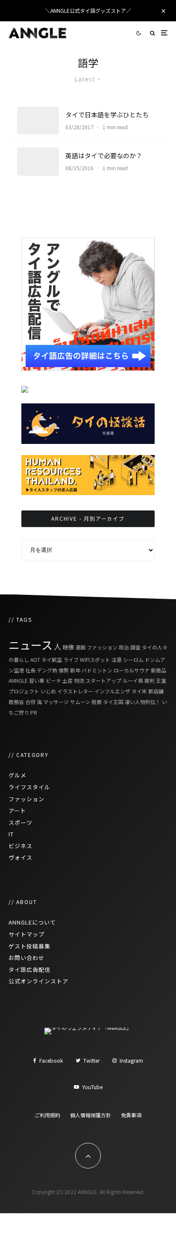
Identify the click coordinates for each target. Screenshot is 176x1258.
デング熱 (47, 670)
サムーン (80, 701)
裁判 (149, 680)
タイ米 (139, 691)
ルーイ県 (133, 680)
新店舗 (156, 691)
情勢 (64, 670)
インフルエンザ (112, 691)
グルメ (17, 775)
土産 (67, 680)
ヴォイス (20, 857)
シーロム (133, 659)
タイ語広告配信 (29, 969)
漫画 (80, 647)
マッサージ (56, 701)
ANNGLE (18, 680)
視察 (96, 701)
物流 (79, 680)
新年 (75, 670)
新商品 (158, 670)
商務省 (16, 701)
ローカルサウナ (132, 670)
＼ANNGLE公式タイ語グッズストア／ (88, 10)
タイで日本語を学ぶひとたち (107, 115)
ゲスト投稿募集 (29, 946)
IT (11, 834)
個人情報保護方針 (90, 1115)
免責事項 (131, 1115)
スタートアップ (103, 680)
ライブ (71, 659)
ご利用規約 (47, 1115)
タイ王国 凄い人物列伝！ (132, 701)
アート (17, 810)
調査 (135, 647)
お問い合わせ (26, 958)
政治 (124, 647)
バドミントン (97, 670)
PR (33, 712)
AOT (35, 659)
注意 (116, 659)
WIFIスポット (95, 659)
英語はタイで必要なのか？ (103, 155)
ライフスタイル (29, 787)
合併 (30, 701)
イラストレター (75, 691)
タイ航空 (51, 659)
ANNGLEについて (32, 922)
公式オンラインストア (38, 981)
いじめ (48, 691)
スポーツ (20, 822)
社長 (30, 670)
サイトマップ (26, 934)
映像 (68, 647)
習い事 (36, 680)
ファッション (102, 647)
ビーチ (53, 680)
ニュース (31, 644)
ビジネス (20, 846)
